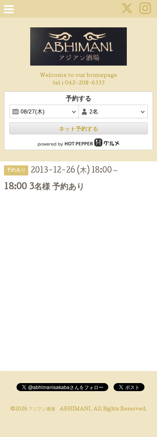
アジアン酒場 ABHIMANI (60, 409)
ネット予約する (78, 129)
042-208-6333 (85, 83)
